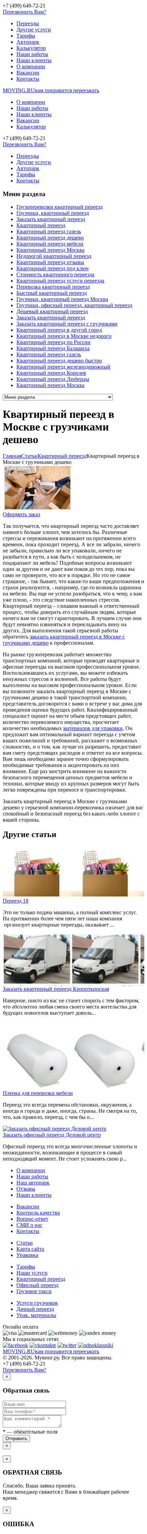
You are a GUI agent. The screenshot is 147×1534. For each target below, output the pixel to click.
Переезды (27, 23)
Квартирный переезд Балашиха (53, 348)
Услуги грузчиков (37, 1303)
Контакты (27, 79)
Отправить (16, 1438)
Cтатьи (29, 456)
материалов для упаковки (93, 728)
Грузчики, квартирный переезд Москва (62, 299)
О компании (30, 66)
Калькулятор (31, 48)
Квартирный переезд (40, 225)
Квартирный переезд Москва (50, 250)
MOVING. (51, 90)
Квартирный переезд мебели (49, 244)
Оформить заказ (21, 514)
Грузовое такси (34, 1291)
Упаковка (27, 1255)
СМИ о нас (29, 1225)
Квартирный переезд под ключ (52, 268)
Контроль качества (38, 1213)
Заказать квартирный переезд (50, 219)
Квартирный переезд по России (53, 342)
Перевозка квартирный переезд (53, 287)
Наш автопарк (33, 1183)
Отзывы (25, 1189)
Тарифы (25, 36)
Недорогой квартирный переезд (53, 256)
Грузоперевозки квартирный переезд (59, 207)
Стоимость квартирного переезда (55, 274)
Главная (12, 456)
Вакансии (27, 73)
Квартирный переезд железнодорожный (63, 367)
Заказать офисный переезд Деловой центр (52, 1135)
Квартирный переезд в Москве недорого (63, 336)
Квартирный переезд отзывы (50, 262)
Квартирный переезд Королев (51, 373)
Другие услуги (33, 29)
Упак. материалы (36, 1315)
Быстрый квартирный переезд (51, 293)
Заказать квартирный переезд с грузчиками (67, 324)
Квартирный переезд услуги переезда (60, 281)
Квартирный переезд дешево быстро (59, 361)
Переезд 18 (15, 901)
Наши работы (32, 54)
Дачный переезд (35, 1309)
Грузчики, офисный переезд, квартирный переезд (74, 305)
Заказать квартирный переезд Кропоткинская (56, 989)
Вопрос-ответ (32, 1219)
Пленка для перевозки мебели (38, 1093)
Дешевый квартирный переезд (52, 311)
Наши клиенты (34, 60)
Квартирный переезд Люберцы (52, 379)
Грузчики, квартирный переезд (52, 213)
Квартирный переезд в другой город (59, 330)
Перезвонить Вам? (24, 12)
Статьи (24, 1243)
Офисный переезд (37, 1285)
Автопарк (27, 42)
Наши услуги (32, 1273)
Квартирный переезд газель (48, 231)
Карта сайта (30, 1249)
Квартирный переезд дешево (50, 238)
